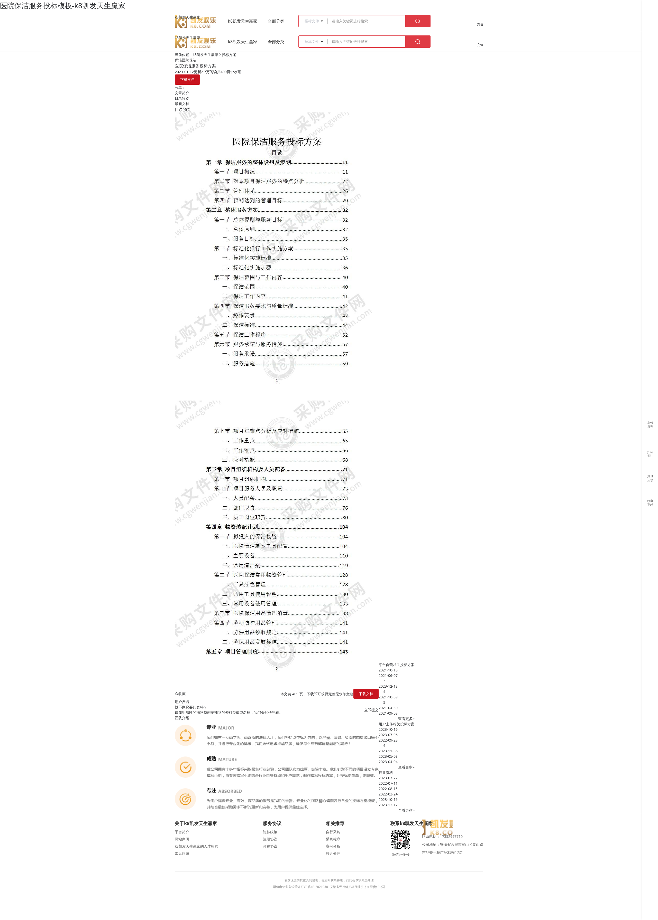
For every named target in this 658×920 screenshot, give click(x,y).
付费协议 (270, 846)
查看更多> (406, 718)
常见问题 (182, 853)
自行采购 (333, 831)
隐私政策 (270, 831)
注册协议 (270, 839)
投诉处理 (333, 853)
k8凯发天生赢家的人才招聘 (196, 846)
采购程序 (333, 839)
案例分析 (333, 846)
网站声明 (182, 839)
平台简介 (182, 831)
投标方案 (229, 54)
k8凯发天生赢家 (187, 17)
